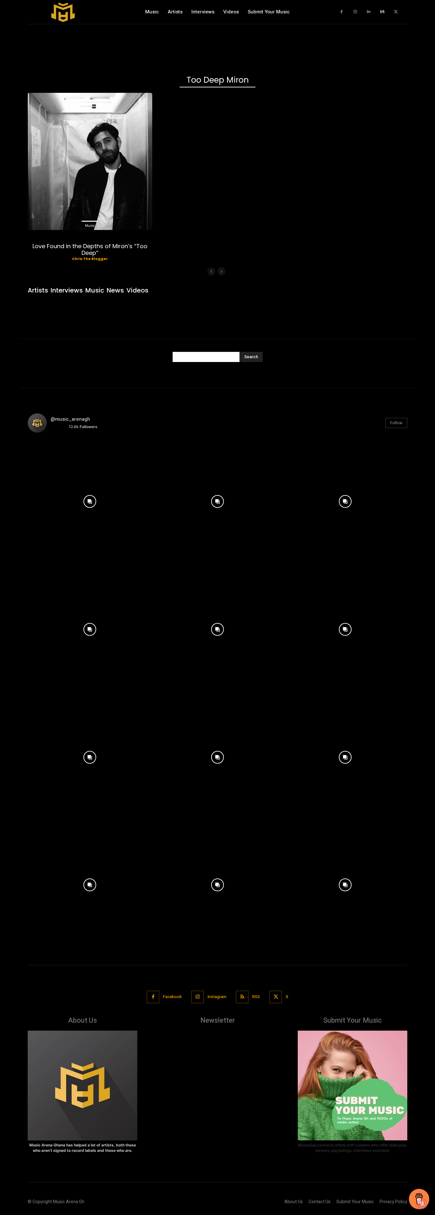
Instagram (217, 997)
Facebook (172, 997)
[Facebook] (342, 12)
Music (90, 225)
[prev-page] (211, 271)
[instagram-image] (90, 500)
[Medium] (382, 12)
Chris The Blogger (90, 258)
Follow (396, 423)
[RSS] (242, 997)
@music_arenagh (70, 419)
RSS (256, 997)
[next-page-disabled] (221, 271)
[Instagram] (355, 12)
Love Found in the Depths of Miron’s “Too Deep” (89, 249)
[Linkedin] (369, 12)
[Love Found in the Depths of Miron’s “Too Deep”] (90, 161)
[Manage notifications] (422, 1203)
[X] (396, 12)
